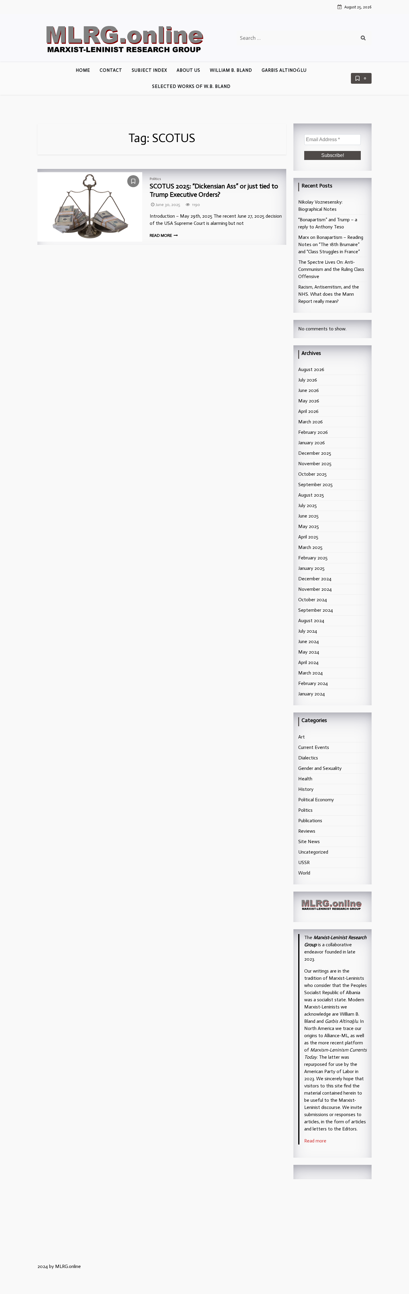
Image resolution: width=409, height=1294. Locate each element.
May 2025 (308, 526)
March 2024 (310, 673)
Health (305, 779)
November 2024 (315, 589)
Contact (111, 70)
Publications (310, 820)
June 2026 (308, 390)
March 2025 (310, 547)
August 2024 (311, 620)
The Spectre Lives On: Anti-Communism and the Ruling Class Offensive (331, 269)
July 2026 (307, 380)
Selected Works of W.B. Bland (191, 86)
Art (301, 737)
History (305, 789)
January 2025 (311, 568)
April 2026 (308, 411)
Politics (155, 179)
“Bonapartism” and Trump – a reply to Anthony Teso (327, 223)
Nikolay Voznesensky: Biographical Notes (320, 205)
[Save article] (133, 181)
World (304, 873)
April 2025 (308, 537)
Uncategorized (313, 852)
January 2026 (311, 442)
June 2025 (308, 516)
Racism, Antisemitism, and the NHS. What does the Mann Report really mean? (328, 294)
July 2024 (307, 631)
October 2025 (312, 474)
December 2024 (314, 579)
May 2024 (308, 652)
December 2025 (314, 453)
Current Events (313, 747)
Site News (309, 841)
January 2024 (311, 694)
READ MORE (161, 235)
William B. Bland (231, 70)
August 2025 (311, 495)
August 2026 (311, 369)
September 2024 (315, 610)
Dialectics (308, 758)
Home (83, 70)
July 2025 (307, 505)
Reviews (306, 831)
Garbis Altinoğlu (284, 70)
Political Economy (316, 799)
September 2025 (315, 484)
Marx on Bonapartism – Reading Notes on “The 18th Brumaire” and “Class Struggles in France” (330, 244)
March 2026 (310, 422)
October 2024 (312, 599)
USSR (304, 862)
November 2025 (314, 463)
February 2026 (313, 432)
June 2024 (308, 641)
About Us (188, 70)
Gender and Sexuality (320, 768)
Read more (315, 1141)
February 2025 (313, 558)
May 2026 (308, 401)
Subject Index (149, 70)
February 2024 (313, 683)
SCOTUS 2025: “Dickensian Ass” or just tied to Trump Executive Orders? (214, 190)
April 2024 (308, 662)
